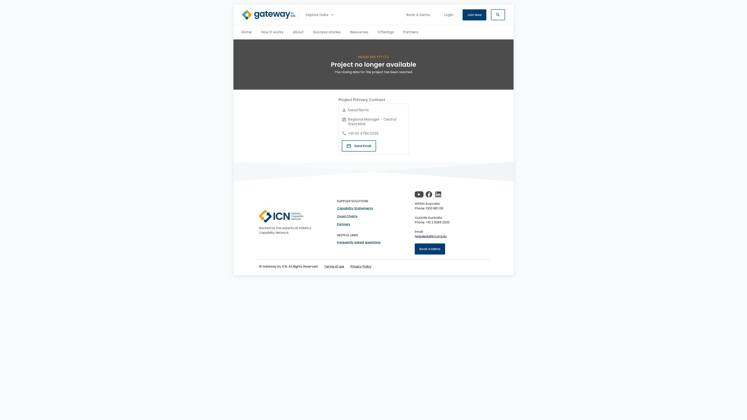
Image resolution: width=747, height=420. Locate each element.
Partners (410, 32)
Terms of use (334, 266)
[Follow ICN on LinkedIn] (438, 194)
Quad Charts (347, 216)
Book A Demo (418, 14)
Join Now (474, 15)
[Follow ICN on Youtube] (419, 194)
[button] (320, 14)
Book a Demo (429, 249)
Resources (359, 32)
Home (246, 32)
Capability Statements (355, 208)
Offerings (386, 32)
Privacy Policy (360, 266)
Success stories (327, 32)
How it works (272, 32)
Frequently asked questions (359, 242)
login (448, 14)
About (298, 32)
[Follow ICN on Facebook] (429, 194)
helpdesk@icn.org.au (430, 236)
